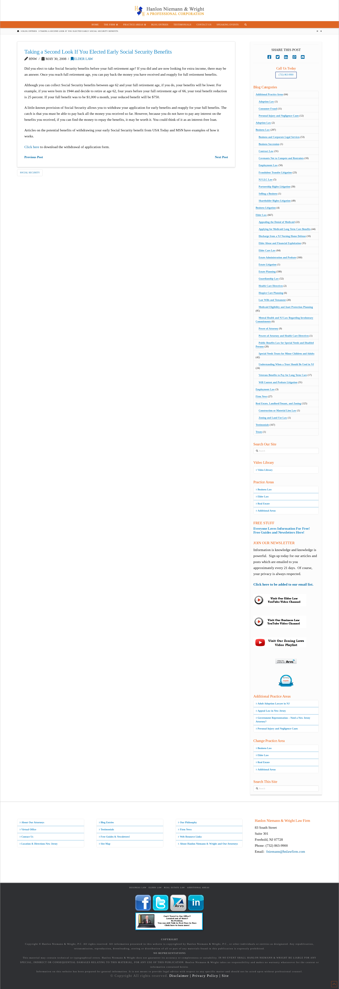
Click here (31, 147)
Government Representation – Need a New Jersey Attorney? (283, 720)
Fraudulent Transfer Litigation (275, 172)
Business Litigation (266, 207)
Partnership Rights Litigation (274, 186)
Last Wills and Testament (272, 300)
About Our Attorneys (32, 822)
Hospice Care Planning (271, 293)
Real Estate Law (174, 887)
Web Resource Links (191, 836)
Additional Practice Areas (269, 94)
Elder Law (83, 59)
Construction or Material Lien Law (277, 410)
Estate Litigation (267, 264)
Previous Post (33, 157)
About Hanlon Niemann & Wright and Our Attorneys (209, 843)
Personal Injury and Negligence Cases (279, 115)
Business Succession (269, 144)
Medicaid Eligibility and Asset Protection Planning (286, 307)
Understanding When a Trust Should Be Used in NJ (286, 364)
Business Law (263, 130)
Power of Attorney (268, 328)
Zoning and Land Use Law (273, 417)
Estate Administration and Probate (277, 257)
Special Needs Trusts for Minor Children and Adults (286, 353)
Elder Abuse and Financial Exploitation (280, 243)
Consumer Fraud (268, 108)
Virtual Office (28, 829)
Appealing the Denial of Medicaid (277, 222)
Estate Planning (267, 271)
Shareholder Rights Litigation (275, 200)
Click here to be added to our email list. (283, 584)
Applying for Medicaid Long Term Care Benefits (285, 229)
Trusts (259, 432)
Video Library (265, 470)
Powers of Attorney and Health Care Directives (284, 335)
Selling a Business (268, 193)
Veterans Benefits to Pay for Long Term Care (283, 375)
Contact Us (27, 836)
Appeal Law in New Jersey (272, 711)
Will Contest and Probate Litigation (278, 382)
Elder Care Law (267, 250)
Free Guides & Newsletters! (115, 836)
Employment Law (268, 165)
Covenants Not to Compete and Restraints (281, 158)
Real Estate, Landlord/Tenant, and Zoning (278, 403)
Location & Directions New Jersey (39, 843)
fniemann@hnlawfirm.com (285, 851)
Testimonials (262, 425)
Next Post (221, 157)
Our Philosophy (188, 822)
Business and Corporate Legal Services (279, 137)
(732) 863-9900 (286, 74)
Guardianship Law (269, 278)
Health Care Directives (271, 286)
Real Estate (264, 503)
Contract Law (266, 151)
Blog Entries (107, 822)
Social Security (30, 172)
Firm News (261, 396)
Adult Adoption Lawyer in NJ (274, 703)
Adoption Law (266, 101)
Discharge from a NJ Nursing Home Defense (282, 236)
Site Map (105, 843)
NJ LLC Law (266, 179)
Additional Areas (267, 510)
